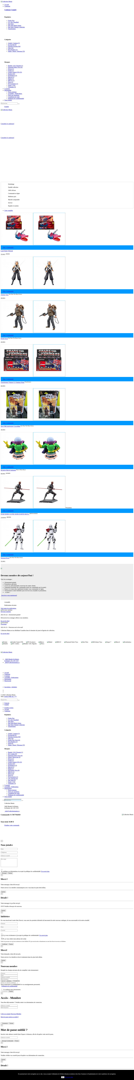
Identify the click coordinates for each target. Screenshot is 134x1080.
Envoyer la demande (7, 1041)
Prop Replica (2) (13, 49)
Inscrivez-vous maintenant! (9, 595)
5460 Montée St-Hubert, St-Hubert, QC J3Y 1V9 (11, 660)
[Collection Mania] (6, 1)
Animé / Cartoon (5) (14, 43)
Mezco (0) (11, 773)
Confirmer (4, 944)
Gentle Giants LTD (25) (15, 72)
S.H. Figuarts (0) (13, 778)
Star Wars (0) (12, 780)
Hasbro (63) (11, 74)
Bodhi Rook (4, 338)
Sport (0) (10, 743)
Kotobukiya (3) (12, 75)
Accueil (6, 4)
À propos (7, 88)
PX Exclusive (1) (13, 84)
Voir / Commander (7, 247)
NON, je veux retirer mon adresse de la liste (13, 939)
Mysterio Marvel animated (8, 470)
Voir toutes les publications (8, 608)
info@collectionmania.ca (11, 662)
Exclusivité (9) (12, 45)
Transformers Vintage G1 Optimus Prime (12, 382)
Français (6, 703)
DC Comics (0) (12, 754)
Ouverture (4, 624)
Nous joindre (8, 100)
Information (7, 90)
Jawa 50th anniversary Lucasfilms (10, 426)
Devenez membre (6, 611)
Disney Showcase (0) (14, 757)
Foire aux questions (13, 95)
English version (8, 708)
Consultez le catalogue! (7, 123)
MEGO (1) (11, 80)
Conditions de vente (14, 97)
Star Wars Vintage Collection (16, 27)
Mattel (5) (11, 79)
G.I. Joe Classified (13, 22)
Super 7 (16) (11, 85)
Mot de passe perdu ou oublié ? (10, 1017)
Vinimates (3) (12, 87)
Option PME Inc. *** (10, 696)
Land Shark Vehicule (7, 251)
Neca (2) (10, 82)
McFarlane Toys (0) (13, 770)
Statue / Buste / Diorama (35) (16, 51)
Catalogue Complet (10, 10)
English (6, 106)
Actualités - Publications (15, 93)
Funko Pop (11, 20)
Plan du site (7, 681)
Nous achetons (12, 92)
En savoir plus (45, 871)
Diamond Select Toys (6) (15, 67)
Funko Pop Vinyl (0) (14, 740)
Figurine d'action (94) (14, 46)
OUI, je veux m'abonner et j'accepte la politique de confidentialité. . (24, 935)
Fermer (10, 873)
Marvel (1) (11, 77)
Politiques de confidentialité (16, 98)
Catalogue (7, 6)
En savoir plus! (5, 621)
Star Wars (11, 24)
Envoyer (4, 873)
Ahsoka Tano (4, 295)
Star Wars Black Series (14, 25)
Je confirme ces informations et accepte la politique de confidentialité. (25, 871)
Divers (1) (11, 69)
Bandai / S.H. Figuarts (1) (15, 65)
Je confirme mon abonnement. (12, 989)
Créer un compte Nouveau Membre (11, 1014)
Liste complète (8, 210)
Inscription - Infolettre (10, 687)
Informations (8, 788)
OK (63, 1077)
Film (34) (10, 48)
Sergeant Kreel (5, 558)
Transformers (12, 29)
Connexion (4, 1023)
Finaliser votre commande (11, 825)
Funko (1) (11, 70)
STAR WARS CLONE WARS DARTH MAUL (15, 514)
